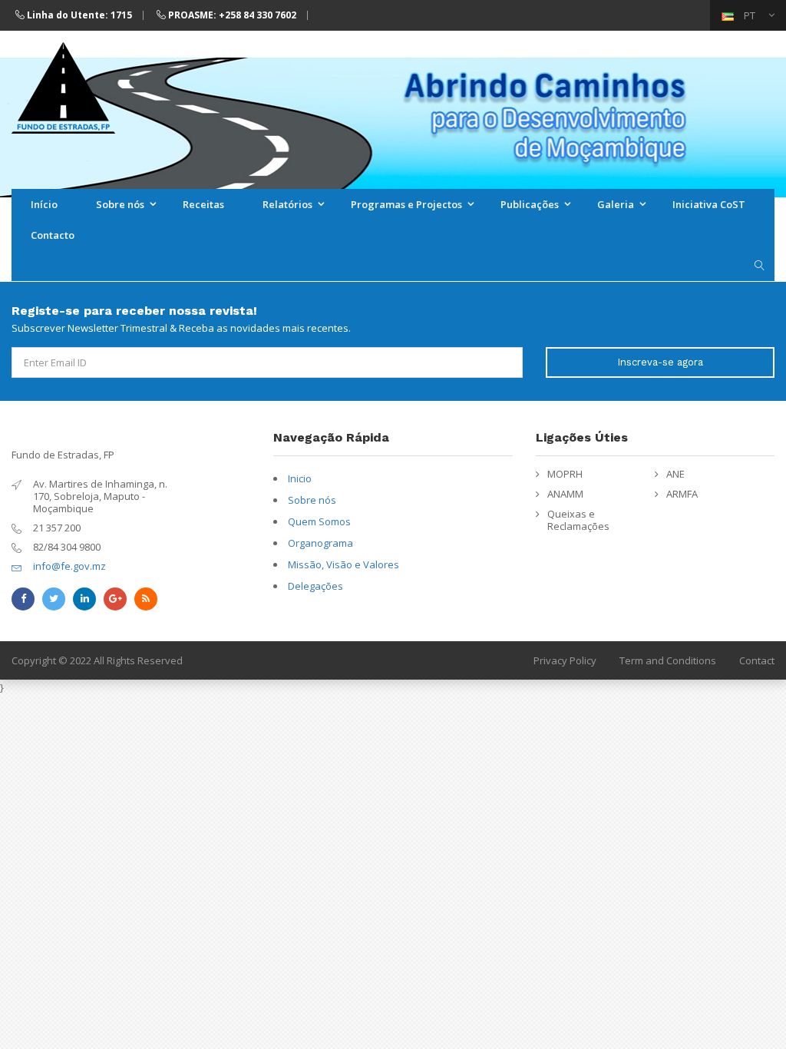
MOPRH (565, 474)
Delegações (315, 586)
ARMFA (682, 494)
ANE (675, 474)
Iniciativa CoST (708, 204)
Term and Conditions (667, 660)
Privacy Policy (564, 660)
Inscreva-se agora (660, 362)
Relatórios (287, 204)
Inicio (300, 478)
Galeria (615, 204)
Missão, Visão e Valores (343, 564)
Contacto (52, 235)
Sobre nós (120, 204)
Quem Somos (319, 521)
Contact (756, 660)
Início (44, 204)
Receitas (203, 204)
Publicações (529, 204)
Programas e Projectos (406, 204)
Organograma (320, 543)
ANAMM (565, 494)
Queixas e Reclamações (578, 520)
